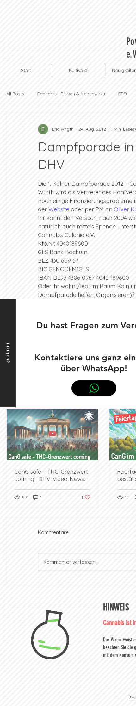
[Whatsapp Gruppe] (93, 388)
